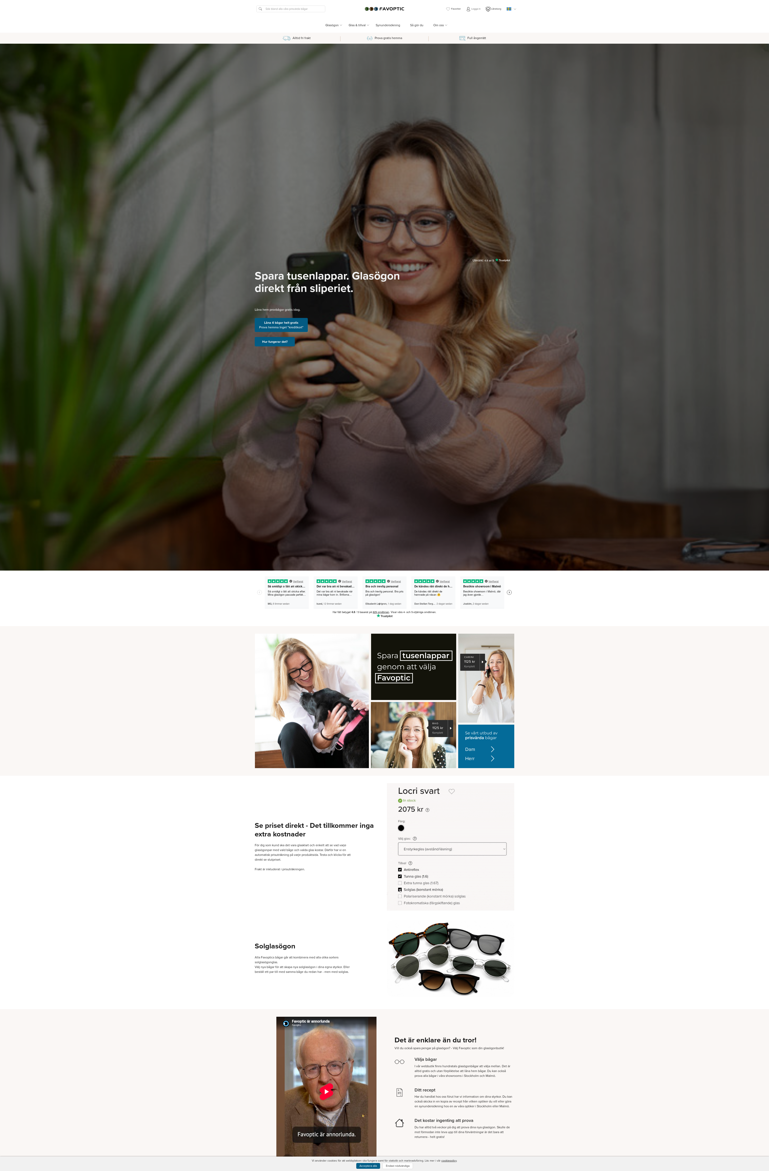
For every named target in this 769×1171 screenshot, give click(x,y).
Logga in (476, 9)
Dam (470, 749)
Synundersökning (388, 25)
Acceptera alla (368, 1166)
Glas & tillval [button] (357, 25)
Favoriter (456, 9)
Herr (470, 758)
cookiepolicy (449, 1161)
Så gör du (416, 25)
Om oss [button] (438, 25)
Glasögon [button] (332, 25)
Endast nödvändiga (398, 1166)
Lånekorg (496, 9)
